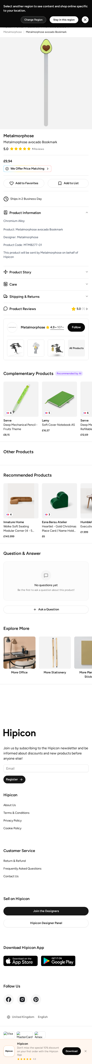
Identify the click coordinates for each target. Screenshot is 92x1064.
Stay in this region (64, 19)
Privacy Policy (12, 820)
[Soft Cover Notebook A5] (59, 399)
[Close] (86, 1051)
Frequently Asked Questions (22, 868)
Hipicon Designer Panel (46, 923)
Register (12, 779)
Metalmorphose (12, 31)
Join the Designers (46, 911)
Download (71, 1051)
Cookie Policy (12, 828)
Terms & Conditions (16, 813)
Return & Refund (14, 861)
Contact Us (11, 876)
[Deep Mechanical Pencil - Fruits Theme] (21, 399)
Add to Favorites (26, 183)
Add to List (71, 183)
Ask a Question (48, 609)
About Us (9, 805)
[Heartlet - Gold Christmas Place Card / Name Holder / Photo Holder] (59, 500)
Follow (76, 327)
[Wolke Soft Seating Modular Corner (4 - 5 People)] (21, 500)
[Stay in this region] (85, 19)
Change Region (33, 19)
